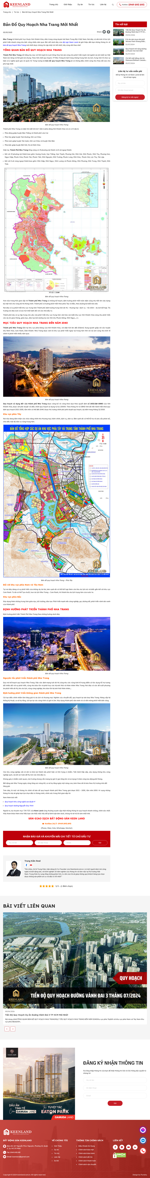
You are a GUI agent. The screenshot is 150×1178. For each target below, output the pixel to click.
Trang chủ (53, 4)
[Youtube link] (128, 1147)
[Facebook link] (115, 1147)
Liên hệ (103, 4)
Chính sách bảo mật (86, 1150)
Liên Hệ (57, 1157)
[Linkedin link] (135, 1147)
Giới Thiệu (58, 1146)
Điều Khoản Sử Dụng (86, 1146)
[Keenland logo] (17, 4)
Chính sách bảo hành (86, 1153)
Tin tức (91, 4)
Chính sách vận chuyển (87, 1164)
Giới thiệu (68, 4)
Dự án (80, 4)
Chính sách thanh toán (87, 1161)
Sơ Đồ (56, 1161)
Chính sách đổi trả (85, 1157)
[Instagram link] (121, 1147)
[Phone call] (143, 1151)
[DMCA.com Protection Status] (130, 1155)
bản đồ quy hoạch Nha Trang (14, 45)
